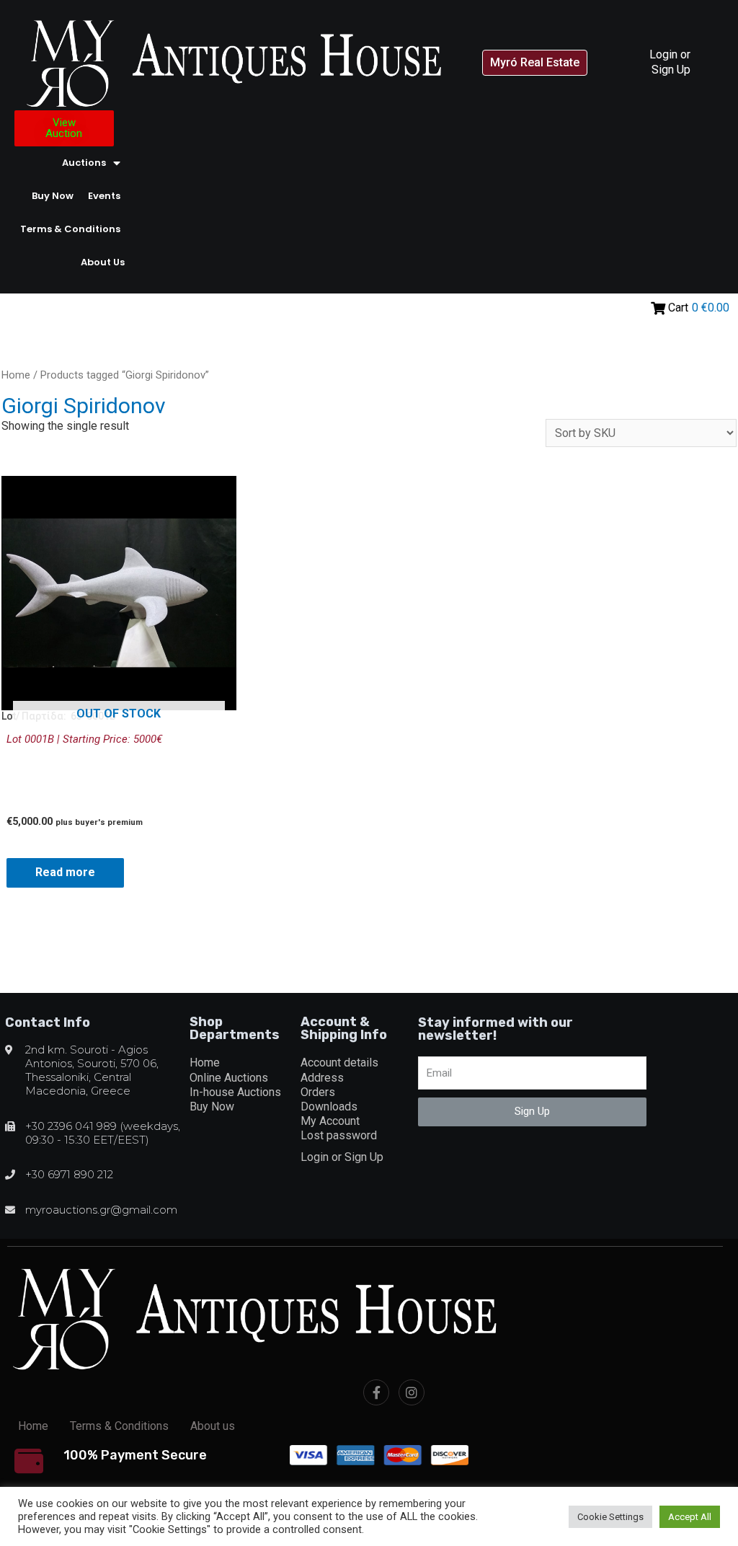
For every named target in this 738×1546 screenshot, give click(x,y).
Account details (339, 1062)
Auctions (84, 162)
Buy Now (53, 196)
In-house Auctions (235, 1092)
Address (322, 1078)
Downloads (329, 1106)
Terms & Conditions (70, 229)
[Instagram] (411, 1392)
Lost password (339, 1135)
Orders (318, 1092)
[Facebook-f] (376, 1392)
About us (103, 262)
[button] (534, 63)
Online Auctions (229, 1078)
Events (104, 196)
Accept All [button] (689, 1516)
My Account (330, 1121)
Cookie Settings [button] (610, 1516)
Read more (65, 872)
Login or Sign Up (669, 62)
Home (15, 374)
